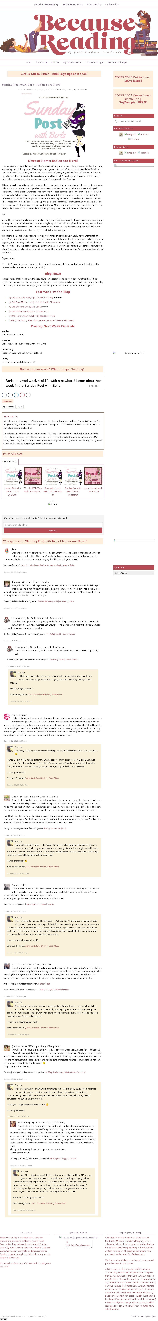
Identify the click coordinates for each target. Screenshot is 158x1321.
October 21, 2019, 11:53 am (15, 641)
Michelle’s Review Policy (46, 4)
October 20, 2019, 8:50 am (18, 1116)
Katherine (19, 714)
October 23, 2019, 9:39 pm (18, 785)
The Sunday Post (63, 89)
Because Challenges (117, 62)
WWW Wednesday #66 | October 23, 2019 (56, 601)
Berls (49, 89)
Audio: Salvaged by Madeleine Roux (54, 990)
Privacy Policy (94, 4)
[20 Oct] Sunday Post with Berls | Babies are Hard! (32, 316)
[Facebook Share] (4, 395)
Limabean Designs (95, 62)
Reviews (55, 62)
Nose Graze (151, 1316)
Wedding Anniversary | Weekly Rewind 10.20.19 (65, 1072)
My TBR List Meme (72, 62)
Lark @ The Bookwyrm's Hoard (35, 796)
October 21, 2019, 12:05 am (15, 741)
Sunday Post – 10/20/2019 (55, 828)
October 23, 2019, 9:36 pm (21, 701)
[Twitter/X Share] (10, 395)
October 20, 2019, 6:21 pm (15, 835)
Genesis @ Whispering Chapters (36, 1046)
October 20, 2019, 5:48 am (15, 1079)
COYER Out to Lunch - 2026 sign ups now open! (54, 74)
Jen (14, 549)
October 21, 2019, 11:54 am (18, 667)
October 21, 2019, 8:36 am (21, 1165)
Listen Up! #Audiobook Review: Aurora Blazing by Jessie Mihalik (47, 565)
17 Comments (80, 89)
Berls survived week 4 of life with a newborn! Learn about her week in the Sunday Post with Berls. (53, 383)
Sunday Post (44, 984)
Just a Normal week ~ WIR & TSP (93, 490)
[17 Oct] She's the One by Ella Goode (25, 307)
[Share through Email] (28, 395)
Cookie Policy (112, 4)
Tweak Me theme (138, 1316)
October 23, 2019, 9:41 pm (18, 873)
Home (29, 62)
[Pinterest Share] (22, 395)
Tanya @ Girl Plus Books (31, 582)
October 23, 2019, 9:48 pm (18, 1035)
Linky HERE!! (133, 80)
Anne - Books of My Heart (31, 964)
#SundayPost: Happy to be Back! (63, 1159)
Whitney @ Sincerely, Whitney (42, 1122)
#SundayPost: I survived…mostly (40, 904)
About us (41, 62)
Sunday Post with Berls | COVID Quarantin (13, 491)
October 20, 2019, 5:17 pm (15, 911)
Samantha (19, 885)
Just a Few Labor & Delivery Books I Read (45, 694)
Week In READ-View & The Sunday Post (33, 490)
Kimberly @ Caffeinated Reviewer (37, 618)
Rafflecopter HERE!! (133, 102)
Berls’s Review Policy (73, 4)
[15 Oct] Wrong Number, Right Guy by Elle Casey (31, 298)
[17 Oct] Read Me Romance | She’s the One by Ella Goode (34, 302)
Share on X (94, 386)
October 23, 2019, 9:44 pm (18, 953)
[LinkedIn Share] (16, 395)
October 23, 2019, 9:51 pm (24, 1210)
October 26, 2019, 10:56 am (15, 572)
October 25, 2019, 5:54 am (15, 608)
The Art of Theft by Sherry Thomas (61, 634)
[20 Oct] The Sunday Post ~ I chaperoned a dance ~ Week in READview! (41, 320)
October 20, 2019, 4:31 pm (15, 996)
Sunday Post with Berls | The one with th (53, 491)
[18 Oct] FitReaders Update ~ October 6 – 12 (29, 311)
